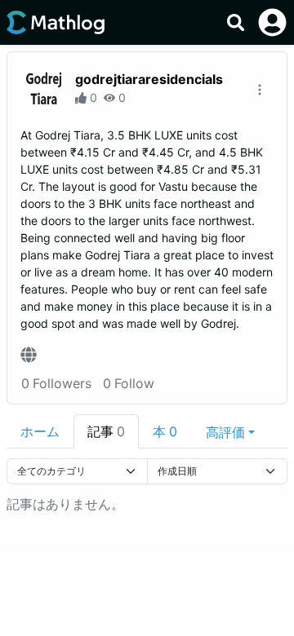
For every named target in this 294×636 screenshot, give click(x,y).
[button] (230, 431)
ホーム (40, 431)
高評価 (225, 432)
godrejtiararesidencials (149, 79)
